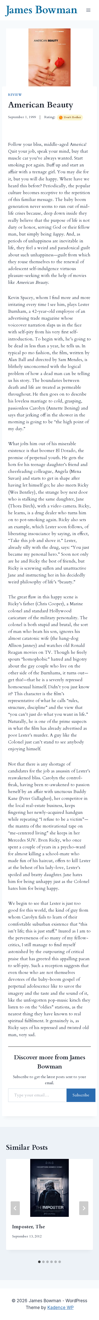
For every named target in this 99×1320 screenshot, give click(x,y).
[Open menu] (88, 10)
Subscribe (81, 1095)
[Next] (83, 1208)
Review (15, 95)
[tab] (39, 1262)
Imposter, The (28, 1226)
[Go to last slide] (15, 1208)
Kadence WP (60, 1307)
